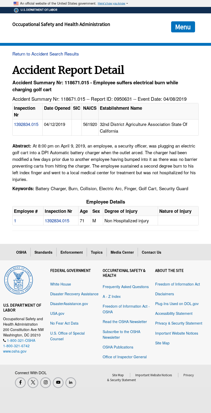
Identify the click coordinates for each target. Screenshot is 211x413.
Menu (183, 26)
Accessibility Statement (173, 313)
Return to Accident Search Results (45, 53)
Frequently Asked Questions (126, 286)
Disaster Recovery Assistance (74, 293)
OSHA (21, 252)
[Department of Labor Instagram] (45, 382)
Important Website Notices (176, 333)
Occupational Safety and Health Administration (61, 24)
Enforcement (71, 252)
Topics (97, 252)
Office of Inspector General (125, 356)
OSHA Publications (118, 347)
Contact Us (151, 252)
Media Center (122, 252)
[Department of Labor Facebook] (20, 382)
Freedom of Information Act (177, 284)
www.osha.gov (15, 351)
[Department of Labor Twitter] (33, 382)
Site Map (162, 342)
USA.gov (57, 313)
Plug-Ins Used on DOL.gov (177, 303)
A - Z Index (112, 296)
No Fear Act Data (64, 323)
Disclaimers (164, 293)
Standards (43, 252)
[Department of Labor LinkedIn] (70, 382)
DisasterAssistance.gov (69, 303)
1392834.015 (26, 124)
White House (60, 284)
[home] (18, 279)
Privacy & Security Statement (178, 323)
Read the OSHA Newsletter (125, 321)
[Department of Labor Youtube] (58, 382)
